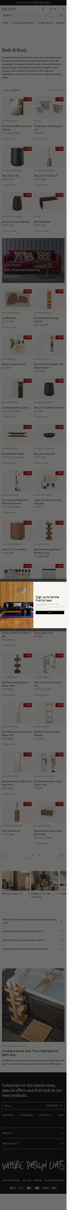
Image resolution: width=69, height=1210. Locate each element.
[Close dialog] (65, 583)
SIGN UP (50, 612)
